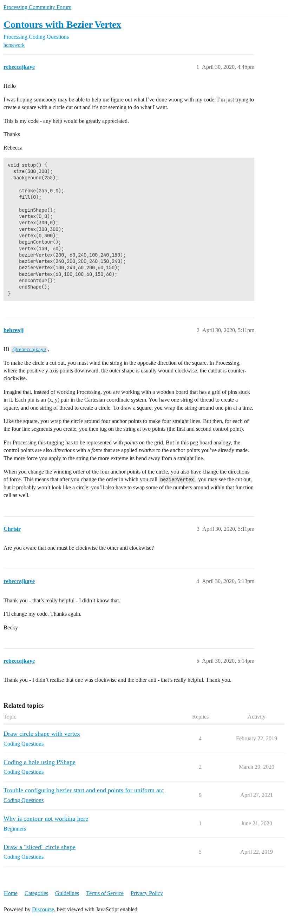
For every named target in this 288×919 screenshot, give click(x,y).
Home (11, 893)
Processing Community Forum (37, 7)
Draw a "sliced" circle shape (40, 847)
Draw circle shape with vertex (42, 733)
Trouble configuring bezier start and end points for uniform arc (84, 790)
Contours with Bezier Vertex (62, 24)
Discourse (43, 909)
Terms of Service (105, 893)
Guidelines (67, 893)
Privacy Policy (147, 893)
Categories (36, 893)
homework (14, 45)
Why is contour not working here (46, 818)
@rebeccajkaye (29, 349)
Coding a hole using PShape (40, 762)
